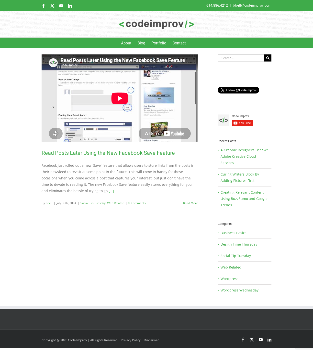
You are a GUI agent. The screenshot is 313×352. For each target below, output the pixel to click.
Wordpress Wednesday (239, 290)
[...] (111, 190)
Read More (190, 203)
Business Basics (233, 232)
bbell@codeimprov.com (252, 5)
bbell (49, 203)
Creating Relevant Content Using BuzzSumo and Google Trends (244, 198)
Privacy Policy (131, 340)
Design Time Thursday (239, 244)
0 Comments (137, 203)
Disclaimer (151, 340)
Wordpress (229, 278)
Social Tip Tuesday (93, 203)
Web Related (115, 203)
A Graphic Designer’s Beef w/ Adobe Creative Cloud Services (244, 156)
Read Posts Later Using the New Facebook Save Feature (108, 153)
